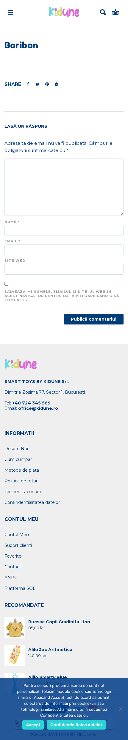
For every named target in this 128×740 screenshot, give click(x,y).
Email (12, 241)
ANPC (10, 577)
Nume (12, 222)
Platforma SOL (19, 588)
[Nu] (121, 709)
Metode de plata (21, 470)
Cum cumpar (18, 459)
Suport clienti (18, 545)
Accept (33, 724)
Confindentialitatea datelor (32, 502)
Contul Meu (16, 534)
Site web (14, 261)
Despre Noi (16, 448)
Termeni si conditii (23, 491)
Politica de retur (21, 481)
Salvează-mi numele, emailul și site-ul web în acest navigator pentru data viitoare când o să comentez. (61, 296)
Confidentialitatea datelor (76, 724)
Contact (12, 567)
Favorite (12, 556)
